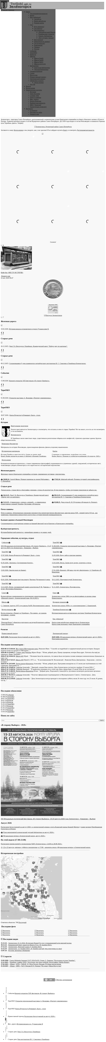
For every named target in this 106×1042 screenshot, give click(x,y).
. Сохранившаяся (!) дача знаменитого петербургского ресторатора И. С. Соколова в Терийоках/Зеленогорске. (75, 496)
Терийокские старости (46, 34)
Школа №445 (38, 58)
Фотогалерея (30, 88)
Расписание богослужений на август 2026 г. (39, 1016)
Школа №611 (38, 62)
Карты (55, 451)
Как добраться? (35, 17)
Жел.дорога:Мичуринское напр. (27, 649)
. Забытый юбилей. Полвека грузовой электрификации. (76, 479)
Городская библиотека (42, 68)
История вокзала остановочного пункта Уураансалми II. (29, 329)
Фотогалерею (18, 130)
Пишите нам (34, 114)
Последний (22, 922)
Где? (31, 25)
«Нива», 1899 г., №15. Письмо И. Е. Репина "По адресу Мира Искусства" (35, 966)
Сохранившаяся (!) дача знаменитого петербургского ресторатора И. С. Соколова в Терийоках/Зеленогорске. (47, 363)
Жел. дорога (34, 99)
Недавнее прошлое (59, 602)
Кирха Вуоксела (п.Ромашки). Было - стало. (25, 415)
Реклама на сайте (36, 112)
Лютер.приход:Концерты (24, 664)
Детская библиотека (41, 69)
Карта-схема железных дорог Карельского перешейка (71, 624)
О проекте (33, 110)
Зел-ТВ (32, 84)
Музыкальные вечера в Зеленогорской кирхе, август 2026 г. (24, 836)
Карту (65, 130)
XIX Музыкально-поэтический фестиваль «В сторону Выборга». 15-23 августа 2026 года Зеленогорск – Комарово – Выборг (48, 819)
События (33, 51)
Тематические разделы (34, 90)
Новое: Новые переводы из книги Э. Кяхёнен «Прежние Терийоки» (23, 456)
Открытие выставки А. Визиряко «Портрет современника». (30, 398)
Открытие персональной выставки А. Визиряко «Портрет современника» (41, 1001)
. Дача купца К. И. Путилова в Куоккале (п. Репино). (75, 502)
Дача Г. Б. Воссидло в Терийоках (28, 1032)
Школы (32, 56)
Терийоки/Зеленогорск (61, 609)
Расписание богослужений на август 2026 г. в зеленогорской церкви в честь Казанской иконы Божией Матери (40, 827)
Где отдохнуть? (39, 43)
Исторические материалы (11, 451)
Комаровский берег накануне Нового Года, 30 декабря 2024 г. (30, 945)
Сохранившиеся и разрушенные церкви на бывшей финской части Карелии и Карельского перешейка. (37, 523)
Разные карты (39, 23)
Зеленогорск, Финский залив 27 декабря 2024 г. (25, 947)
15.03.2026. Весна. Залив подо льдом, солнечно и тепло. (72, 563)
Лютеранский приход (37, 79)
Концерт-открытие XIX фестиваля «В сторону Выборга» (35, 993)
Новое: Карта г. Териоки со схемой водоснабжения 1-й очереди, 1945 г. (76, 456)
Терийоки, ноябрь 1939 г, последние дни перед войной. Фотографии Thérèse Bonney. (40, 962)
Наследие (5, 619)
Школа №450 (38, 60)
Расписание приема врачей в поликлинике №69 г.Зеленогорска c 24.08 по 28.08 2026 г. (31, 844)
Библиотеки (34, 66)
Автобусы (37, 19)
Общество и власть (36, 81)
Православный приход (38, 77)
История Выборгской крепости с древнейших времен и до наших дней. (26, 532)
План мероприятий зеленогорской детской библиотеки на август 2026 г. (28, 832)
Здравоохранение (36, 71)
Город (28, 12)
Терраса (37, 47)
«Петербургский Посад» (46, 32)
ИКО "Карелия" (35, 105)
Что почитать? (39, 30)
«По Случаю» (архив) (46, 38)
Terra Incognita (35, 94)
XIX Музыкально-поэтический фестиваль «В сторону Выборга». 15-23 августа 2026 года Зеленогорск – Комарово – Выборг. (26, 547)
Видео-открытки (7, 609)
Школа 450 (19, 660)
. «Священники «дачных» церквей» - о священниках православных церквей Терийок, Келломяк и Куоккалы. (23, 503)
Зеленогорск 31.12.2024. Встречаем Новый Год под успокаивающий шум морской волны (40, 943)
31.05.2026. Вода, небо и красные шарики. (67, 555)
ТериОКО (33, 53)
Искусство (33, 75)
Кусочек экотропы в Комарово (19, 950)
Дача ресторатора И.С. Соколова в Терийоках (33, 1039)
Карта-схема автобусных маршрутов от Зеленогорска (70, 622)
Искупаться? (38, 40)
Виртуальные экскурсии (19, 426)
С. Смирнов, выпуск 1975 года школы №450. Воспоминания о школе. (25, 606)
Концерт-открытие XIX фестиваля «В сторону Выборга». (29, 381)
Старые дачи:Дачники (23, 652)
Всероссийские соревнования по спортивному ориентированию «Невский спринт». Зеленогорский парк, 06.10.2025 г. (23, 597)
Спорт (32, 73)
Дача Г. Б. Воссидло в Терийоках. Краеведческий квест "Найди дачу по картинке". (38, 346)
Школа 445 (19, 656)
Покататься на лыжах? (42, 41)
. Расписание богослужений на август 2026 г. (20, 637)
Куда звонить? (39, 27)
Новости (33, 54)
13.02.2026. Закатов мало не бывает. (13, 570)
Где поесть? (38, 28)
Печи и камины (35, 97)
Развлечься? (38, 45)
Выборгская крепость (37, 103)
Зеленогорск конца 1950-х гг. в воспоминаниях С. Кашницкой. (74, 606)
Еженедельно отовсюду (38, 107)
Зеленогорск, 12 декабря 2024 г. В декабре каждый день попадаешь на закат (35, 949)
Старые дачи (34, 95)
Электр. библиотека (45, 36)
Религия (10, 700)
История (33, 92)
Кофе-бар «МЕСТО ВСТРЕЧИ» (12, 272)
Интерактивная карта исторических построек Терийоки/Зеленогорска (76, 613)
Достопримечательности (38, 13)
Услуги (36, 49)
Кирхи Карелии (35, 101)
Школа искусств (40, 64)
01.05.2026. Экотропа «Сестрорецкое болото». (17, 563)
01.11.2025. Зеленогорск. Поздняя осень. (66, 587)
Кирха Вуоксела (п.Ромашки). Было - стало (30, 1009)
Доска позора (39, 82)
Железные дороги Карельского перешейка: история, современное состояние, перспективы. (33, 474)
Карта (32, 15)
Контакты (29, 109)
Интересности (16, 435)
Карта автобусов (40, 21)
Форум (28, 86)
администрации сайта (60, 984)
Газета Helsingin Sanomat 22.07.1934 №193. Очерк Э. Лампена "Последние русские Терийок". (43, 960)
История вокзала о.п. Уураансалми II (30, 1024)
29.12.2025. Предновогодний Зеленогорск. (67, 579)
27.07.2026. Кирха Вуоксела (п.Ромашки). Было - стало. (20, 555)
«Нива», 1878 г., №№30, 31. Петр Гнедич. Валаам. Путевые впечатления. (35, 964)
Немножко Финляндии (10, 444)
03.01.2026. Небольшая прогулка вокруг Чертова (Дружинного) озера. (25, 579)
